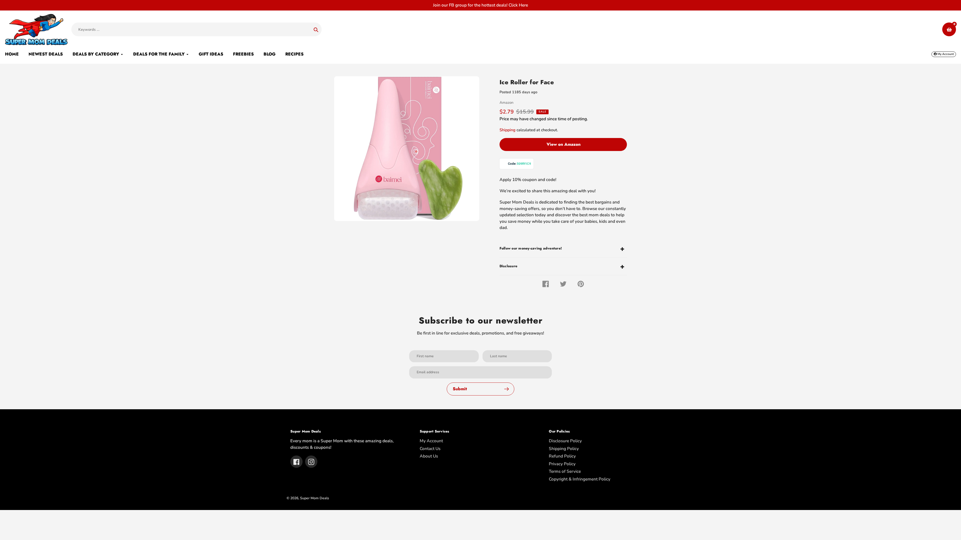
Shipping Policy (564, 449)
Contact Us (430, 449)
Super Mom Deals (314, 498)
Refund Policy (562, 456)
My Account (431, 441)
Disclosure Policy (565, 441)
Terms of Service (565, 471)
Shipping (508, 130)
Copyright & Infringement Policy (579, 479)
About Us (429, 456)
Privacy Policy (562, 464)
